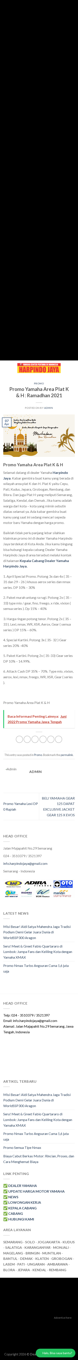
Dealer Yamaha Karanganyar (23, 1324)
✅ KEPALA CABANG (20, 1208)
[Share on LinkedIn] (58, 739)
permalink (67, 755)
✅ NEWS (10, 1197)
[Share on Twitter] (35, 739)
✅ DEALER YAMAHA (20, 1185)
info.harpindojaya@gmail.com (25, 863)
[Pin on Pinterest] (50, 739)
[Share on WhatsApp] (19, 739)
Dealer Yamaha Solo (39, 1344)
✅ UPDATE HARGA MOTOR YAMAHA (34, 1191)
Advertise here (63, 1317)
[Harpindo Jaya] (39, 368)
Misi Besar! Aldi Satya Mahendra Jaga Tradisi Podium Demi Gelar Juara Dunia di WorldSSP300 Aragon (37, 932)
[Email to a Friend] (43, 739)
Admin (48, 407)
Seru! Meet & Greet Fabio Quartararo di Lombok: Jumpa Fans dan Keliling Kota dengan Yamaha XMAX (37, 951)
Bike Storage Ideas (32, 1339)
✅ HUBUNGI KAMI (18, 1219)
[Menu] (5, 368)
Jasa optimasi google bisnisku (39, 1329)
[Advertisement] (37, 180)
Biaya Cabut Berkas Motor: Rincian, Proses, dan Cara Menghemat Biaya (38, 1159)
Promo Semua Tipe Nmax (22, 1147)
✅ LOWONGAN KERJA (22, 1202)
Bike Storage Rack (60, 1339)
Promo (39, 383)
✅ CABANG (13, 1213)
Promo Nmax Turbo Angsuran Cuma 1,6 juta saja (36, 968)
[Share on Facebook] (27, 739)
